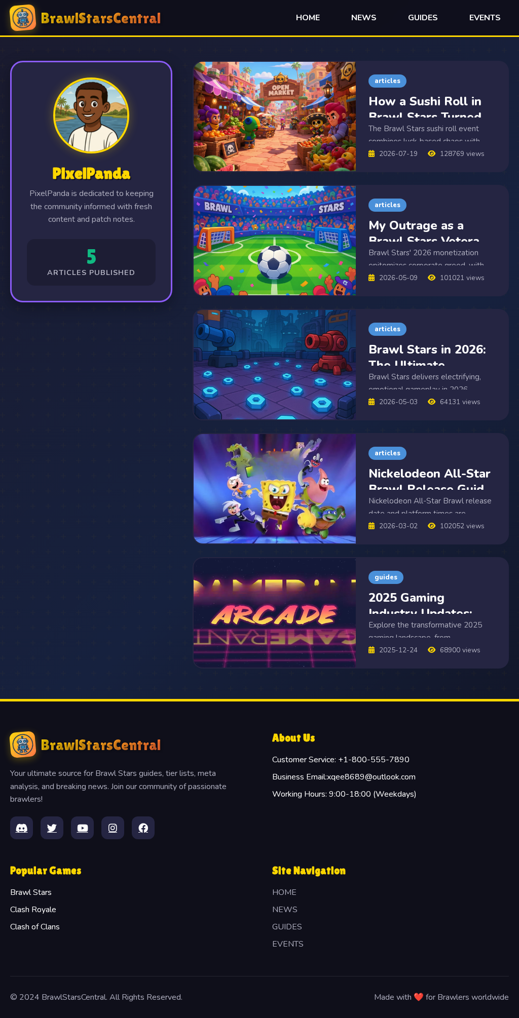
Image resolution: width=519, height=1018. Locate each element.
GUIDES (423, 17)
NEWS (364, 17)
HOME (308, 17)
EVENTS (485, 17)
